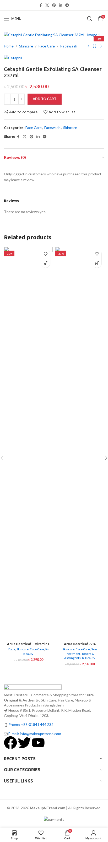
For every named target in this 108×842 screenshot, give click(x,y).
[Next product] (101, 46)
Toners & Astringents (79, 656)
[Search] (89, 18)
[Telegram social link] (67, 5)
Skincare (26, 46)
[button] (45, 263)
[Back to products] (94, 46)
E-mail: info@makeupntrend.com (34, 733)
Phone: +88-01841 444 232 (30, 724)
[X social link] (47, 5)
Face (11, 649)
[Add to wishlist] (45, 253)
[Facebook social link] (40, 5)
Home (9, 46)
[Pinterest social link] (54, 5)
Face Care (47, 46)
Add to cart (44, 99)
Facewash (68, 46)
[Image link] (33, 688)
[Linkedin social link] (60, 5)
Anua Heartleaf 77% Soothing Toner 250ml (79, 646)
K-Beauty (88, 658)
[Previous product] (88, 46)
